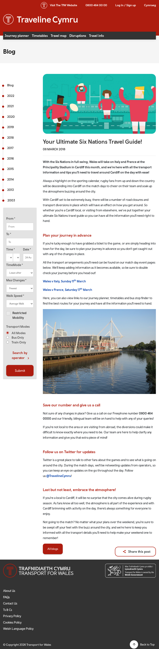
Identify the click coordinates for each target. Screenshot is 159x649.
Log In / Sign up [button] (125, 5)
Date (27, 249)
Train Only (18, 342)
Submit (20, 370)
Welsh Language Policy (18, 628)
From (10, 218)
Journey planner (17, 35)
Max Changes (16, 280)
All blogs (52, 548)
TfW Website (63, 5)
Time (10, 249)
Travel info (96, 35)
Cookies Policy (12, 622)
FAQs (6, 597)
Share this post (139, 551)
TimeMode (14, 265)
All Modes (18, 333)
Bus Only (17, 337)
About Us (9, 590)
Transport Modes (18, 326)
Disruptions (77, 35)
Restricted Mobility (19, 315)
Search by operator (19, 355)
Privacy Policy (12, 616)
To (8, 234)
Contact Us (10, 603)
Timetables (40, 35)
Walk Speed (15, 295)
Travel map (58, 35)
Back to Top (147, 644)
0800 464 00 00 (96, 5)
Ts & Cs (7, 610)
